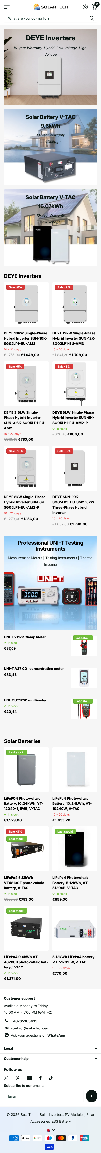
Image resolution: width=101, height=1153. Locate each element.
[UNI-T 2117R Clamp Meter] (84, 646)
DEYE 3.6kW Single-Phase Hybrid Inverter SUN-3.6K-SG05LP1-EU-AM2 (25, 420)
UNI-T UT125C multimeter (25, 700)
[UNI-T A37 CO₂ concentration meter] (84, 677)
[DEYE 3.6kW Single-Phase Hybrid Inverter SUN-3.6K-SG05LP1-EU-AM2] (26, 383)
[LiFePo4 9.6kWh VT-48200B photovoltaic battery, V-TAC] (26, 928)
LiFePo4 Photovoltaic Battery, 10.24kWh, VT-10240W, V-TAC (72, 803)
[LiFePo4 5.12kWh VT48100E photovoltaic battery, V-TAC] (26, 848)
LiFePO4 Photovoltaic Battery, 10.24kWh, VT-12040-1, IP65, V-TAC (23, 803)
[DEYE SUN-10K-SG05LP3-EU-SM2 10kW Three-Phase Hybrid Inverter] (74, 468)
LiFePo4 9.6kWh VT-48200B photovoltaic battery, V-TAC (26, 962)
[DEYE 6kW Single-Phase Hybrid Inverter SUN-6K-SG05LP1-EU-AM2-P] (74, 383)
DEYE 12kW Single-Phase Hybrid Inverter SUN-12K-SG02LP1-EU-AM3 (74, 338)
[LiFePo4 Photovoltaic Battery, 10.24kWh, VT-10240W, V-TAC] (74, 769)
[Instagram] (6, 1078)
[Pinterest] (17, 1078)
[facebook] (40, 1078)
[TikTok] (51, 1078)
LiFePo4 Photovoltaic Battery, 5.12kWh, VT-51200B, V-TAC (70, 882)
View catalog (7, 7)
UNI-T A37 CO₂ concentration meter (34, 668)
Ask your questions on (38, 1035)
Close (50, 1048)
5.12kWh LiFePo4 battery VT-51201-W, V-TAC (73, 959)
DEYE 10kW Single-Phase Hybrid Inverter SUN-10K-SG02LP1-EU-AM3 (25, 338)
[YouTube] (29, 1078)
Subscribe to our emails (24, 1085)
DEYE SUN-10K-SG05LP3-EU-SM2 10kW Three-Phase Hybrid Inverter (73, 505)
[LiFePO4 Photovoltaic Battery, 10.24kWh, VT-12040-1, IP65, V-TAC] (26, 769)
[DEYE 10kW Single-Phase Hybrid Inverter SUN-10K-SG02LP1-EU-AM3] (26, 304)
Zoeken (91, 18)
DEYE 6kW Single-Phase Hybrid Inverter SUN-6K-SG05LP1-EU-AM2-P (73, 417)
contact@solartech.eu (29, 1028)
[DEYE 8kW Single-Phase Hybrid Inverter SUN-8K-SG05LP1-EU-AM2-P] (26, 468)
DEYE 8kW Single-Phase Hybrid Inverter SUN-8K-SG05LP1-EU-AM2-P (25, 502)
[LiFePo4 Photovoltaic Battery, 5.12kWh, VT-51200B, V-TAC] (74, 848)
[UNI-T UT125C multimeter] (84, 709)
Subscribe (91, 1096)
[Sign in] (85, 7)
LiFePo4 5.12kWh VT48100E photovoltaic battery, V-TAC (24, 882)
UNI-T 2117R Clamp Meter (25, 637)
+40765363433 (24, 1021)
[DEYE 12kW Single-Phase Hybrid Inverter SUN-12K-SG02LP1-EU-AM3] (74, 304)
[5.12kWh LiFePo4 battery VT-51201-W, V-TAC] (74, 928)
